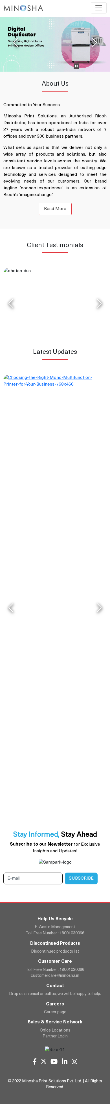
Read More (55, 209)
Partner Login (55, 1036)
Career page (55, 1012)
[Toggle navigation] (99, 7)
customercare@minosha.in (55, 976)
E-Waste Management (55, 927)
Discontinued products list (55, 952)
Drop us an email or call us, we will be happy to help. (55, 994)
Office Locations (55, 1030)
